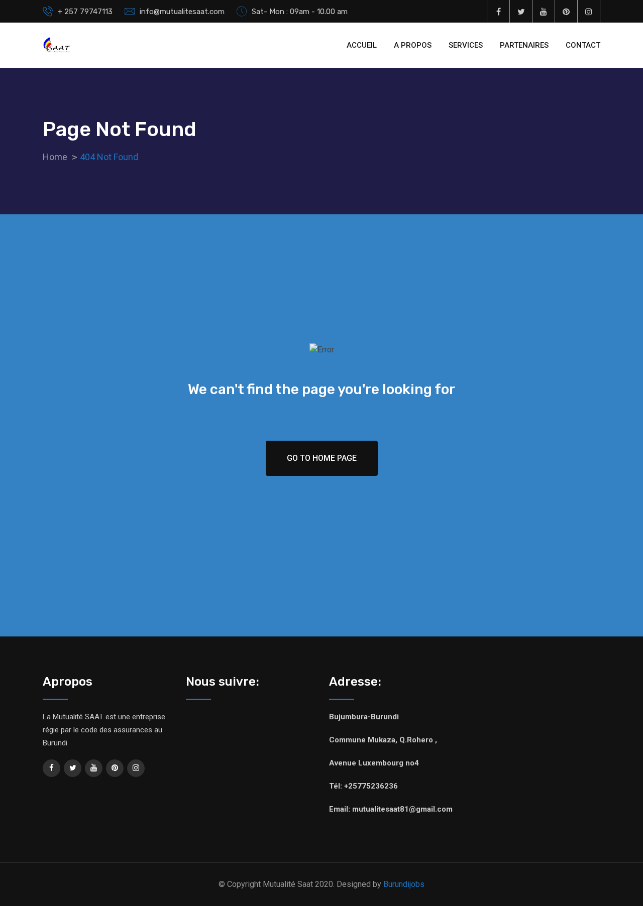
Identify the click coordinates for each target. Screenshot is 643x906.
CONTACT (583, 45)
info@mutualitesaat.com (182, 11)
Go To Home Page (322, 458)
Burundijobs (403, 884)
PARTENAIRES (524, 45)
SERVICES (466, 45)
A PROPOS (413, 45)
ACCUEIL (362, 45)
